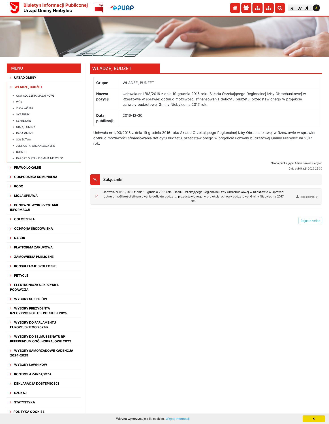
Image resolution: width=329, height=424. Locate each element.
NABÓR (19, 238)
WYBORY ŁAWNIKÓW (30, 365)
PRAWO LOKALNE (27, 167)
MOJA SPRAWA (25, 195)
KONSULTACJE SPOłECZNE (35, 266)
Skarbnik (23, 114)
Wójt (20, 102)
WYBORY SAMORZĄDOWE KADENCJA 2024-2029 (41, 353)
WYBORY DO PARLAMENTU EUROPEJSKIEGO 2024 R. (33, 324)
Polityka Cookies (29, 411)
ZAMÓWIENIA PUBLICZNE (33, 257)
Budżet (21, 152)
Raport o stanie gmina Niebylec (39, 158)
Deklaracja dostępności (36, 383)
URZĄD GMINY (24, 77)
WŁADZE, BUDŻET (28, 87)
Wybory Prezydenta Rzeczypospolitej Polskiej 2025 (38, 310)
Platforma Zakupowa (33, 247)
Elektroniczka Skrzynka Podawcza (34, 287)
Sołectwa (23, 139)
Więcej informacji (178, 418)
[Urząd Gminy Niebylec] (14, 7)
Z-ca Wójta (24, 108)
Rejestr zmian (310, 221)
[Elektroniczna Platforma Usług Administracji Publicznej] (122, 7)
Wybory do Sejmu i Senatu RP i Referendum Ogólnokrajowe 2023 (40, 339)
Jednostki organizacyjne (35, 145)
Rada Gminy (24, 133)
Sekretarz (24, 120)
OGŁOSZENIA (24, 219)
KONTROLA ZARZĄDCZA (32, 374)
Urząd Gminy (25, 127)
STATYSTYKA (24, 402)
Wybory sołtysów (30, 299)
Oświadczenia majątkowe (35, 95)
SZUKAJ (20, 393)
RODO (18, 186)
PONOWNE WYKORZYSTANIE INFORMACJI (34, 207)
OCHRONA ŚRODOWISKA (33, 228)
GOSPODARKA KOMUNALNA (35, 177)
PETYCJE (20, 275)
